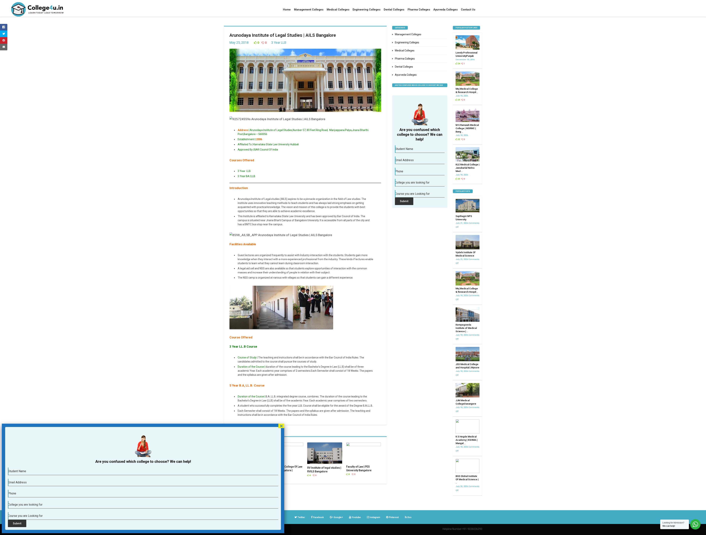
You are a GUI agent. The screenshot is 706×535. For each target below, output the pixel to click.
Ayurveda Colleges (445, 9)
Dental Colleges (394, 9)
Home (287, 9)
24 (458, 63)
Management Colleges (308, 9)
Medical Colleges (338, 9)
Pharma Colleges (419, 9)
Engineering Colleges (366, 9)
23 (458, 100)
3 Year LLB (279, 42)
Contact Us (468, 9)
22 (458, 139)
